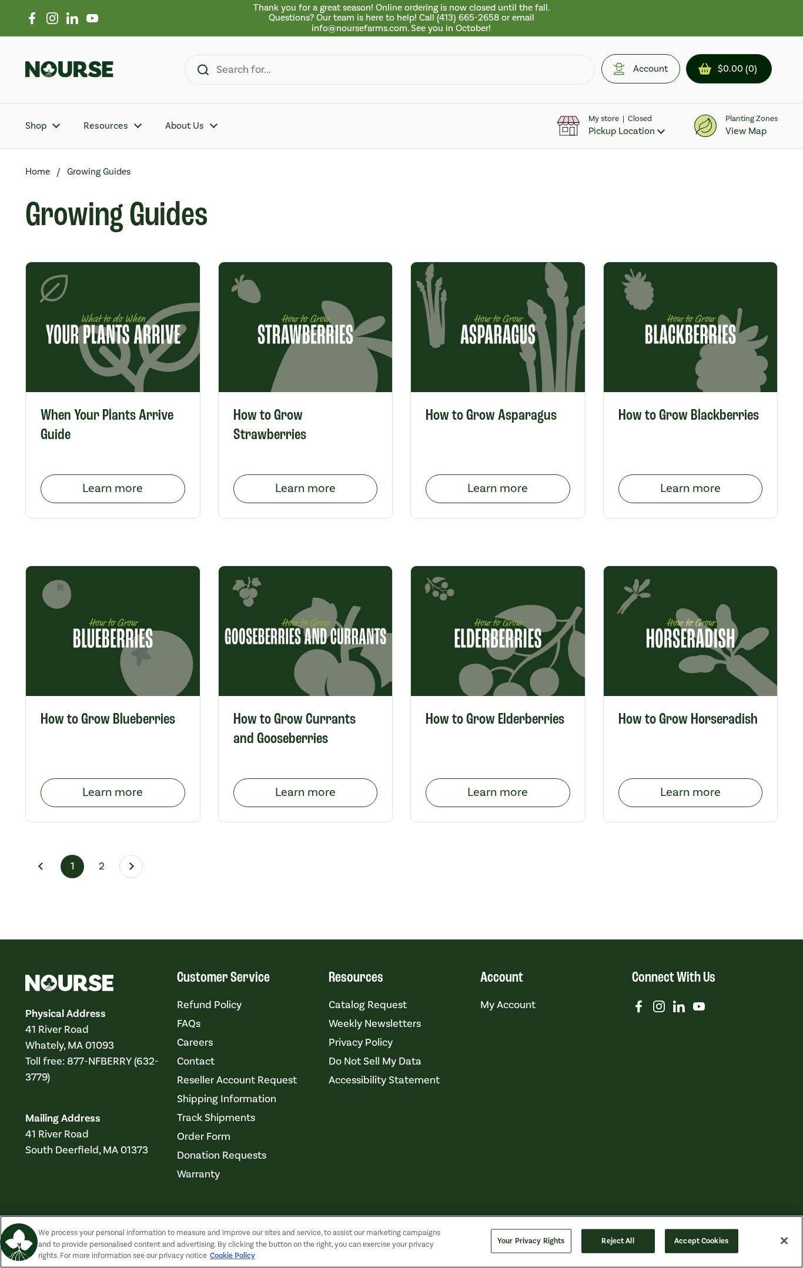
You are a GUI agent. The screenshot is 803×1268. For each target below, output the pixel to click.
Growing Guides (99, 172)
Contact (196, 1061)
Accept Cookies (701, 1240)
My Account (508, 1005)
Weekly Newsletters (375, 1024)
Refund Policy (209, 1005)
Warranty (198, 1174)
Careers (195, 1042)
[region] (402, 18)
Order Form (203, 1136)
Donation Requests (221, 1155)
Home (37, 172)
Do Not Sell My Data (375, 1061)
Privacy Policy (361, 1042)
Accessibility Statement (384, 1080)
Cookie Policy (232, 1255)
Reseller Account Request (237, 1080)
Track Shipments (216, 1118)
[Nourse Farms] (69, 69)
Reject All (617, 1240)
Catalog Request (368, 1005)
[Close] (784, 1240)
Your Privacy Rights (530, 1240)
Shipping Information (226, 1099)
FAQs (188, 1024)
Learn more (133, 488)
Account (650, 69)
